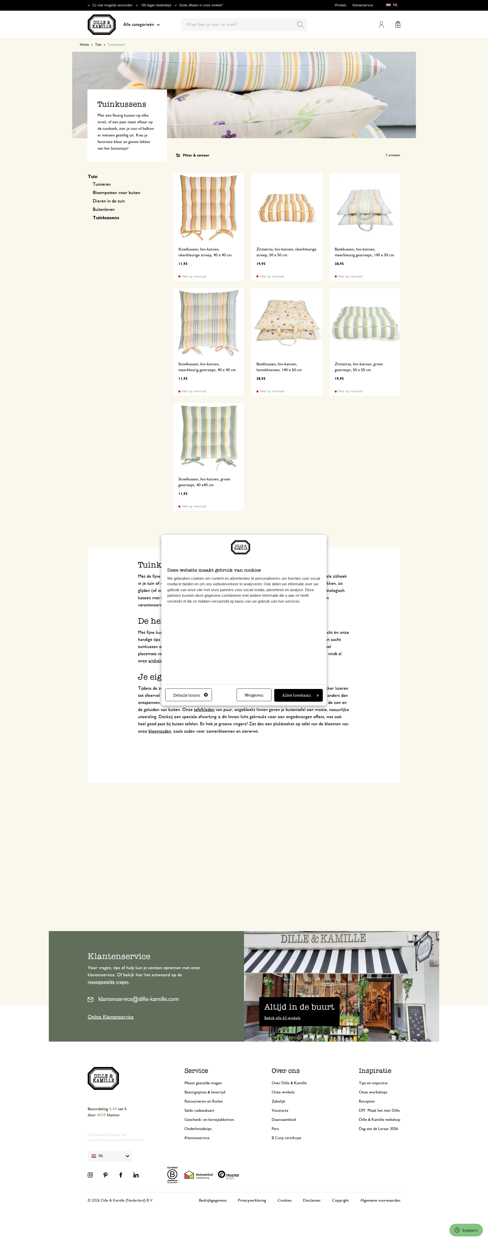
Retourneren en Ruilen (204, 1101)
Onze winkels (283, 1092)
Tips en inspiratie (373, 1083)
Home (84, 44)
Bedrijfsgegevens (212, 1200)
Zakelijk (278, 1101)
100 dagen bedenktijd (156, 5)
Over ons (286, 1070)
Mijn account (381, 24)
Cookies (285, 1200)
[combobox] (244, 24)
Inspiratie (375, 1070)
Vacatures (280, 1110)
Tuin (98, 44)
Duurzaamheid (284, 1120)
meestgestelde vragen (108, 982)
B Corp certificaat (286, 1138)
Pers (275, 1129)
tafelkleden (204, 710)
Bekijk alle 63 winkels (282, 1018)
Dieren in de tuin (109, 201)
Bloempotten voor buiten (116, 193)
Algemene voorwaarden (380, 1200)
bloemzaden (159, 731)
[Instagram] (90, 1175)
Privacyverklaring (252, 1200)
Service (196, 1070)
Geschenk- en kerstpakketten (209, 1120)
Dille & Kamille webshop (379, 1120)
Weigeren (254, 695)
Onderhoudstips (198, 1129)
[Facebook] (120, 1175)
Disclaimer (312, 1200)
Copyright (340, 1200)
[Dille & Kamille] (102, 24)
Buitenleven (104, 209)
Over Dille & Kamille (289, 1083)
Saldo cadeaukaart (200, 1110)
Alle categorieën (138, 24)
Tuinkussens (106, 218)
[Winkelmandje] (397, 24)
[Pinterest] (105, 1175)
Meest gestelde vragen (203, 1083)
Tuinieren (102, 184)
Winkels (340, 5)
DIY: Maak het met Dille (379, 1110)
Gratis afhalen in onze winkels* (201, 5)
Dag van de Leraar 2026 (378, 1129)
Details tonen (186, 695)
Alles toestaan (296, 695)
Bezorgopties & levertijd (205, 1092)
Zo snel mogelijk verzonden (112, 5)
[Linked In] (136, 1175)
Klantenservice (363, 5)
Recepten (367, 1101)
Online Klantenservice (111, 1016)
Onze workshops (373, 1092)
